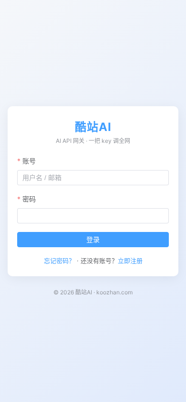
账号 (29, 161)
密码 (29, 199)
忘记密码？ (59, 260)
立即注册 (130, 260)
